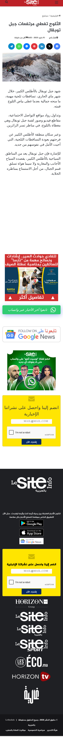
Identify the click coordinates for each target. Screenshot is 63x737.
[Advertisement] (31, 212)
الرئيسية (54, 16)
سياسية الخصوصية (36, 730)
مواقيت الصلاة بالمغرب (16, 730)
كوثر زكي (52, 37)
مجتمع (45, 16)
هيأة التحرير (52, 730)
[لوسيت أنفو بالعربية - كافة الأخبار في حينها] (31, 2)
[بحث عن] (6, 4)
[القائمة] (56, 4)
